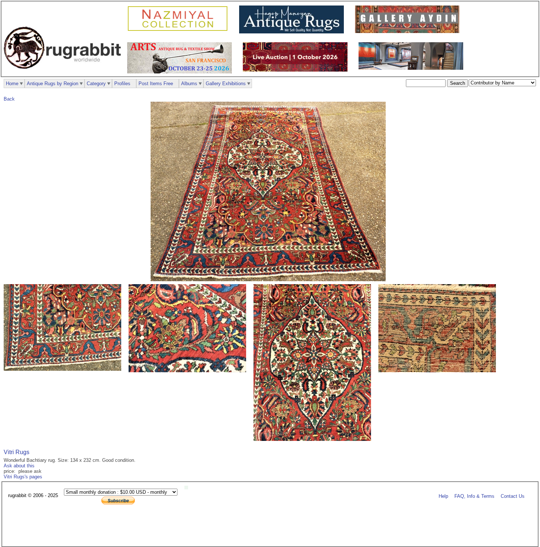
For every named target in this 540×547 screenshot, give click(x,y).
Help (443, 496)
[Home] (64, 73)
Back (9, 99)
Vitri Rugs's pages (23, 476)
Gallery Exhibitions (226, 83)
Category (96, 83)
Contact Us (513, 496)
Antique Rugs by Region (52, 83)
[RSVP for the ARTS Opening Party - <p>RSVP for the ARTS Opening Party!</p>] (188, 487)
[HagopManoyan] (293, 32)
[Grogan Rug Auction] (297, 70)
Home (12, 83)
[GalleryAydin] (409, 31)
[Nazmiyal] (179, 30)
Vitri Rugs (16, 452)
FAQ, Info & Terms (474, 496)
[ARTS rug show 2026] (181, 72)
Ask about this (19, 465)
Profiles (122, 83)
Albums (189, 83)
